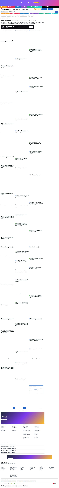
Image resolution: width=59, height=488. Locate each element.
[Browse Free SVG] (38, 13)
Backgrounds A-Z (32, 467)
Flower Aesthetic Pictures (13, 474)
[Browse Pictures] (28, 13)
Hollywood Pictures (13, 469)
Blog (50, 466)
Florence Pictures (14, 427)
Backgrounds (10, 6)
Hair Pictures (36, 437)
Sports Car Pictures (13, 475)
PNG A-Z (31, 470)
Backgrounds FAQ (42, 467)
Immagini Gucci (27, 481)
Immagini (19, 483)
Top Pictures (2, 470)
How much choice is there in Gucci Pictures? (8, 452)
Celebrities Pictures (26, 437)
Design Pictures (14, 430)
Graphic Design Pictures (26, 434)
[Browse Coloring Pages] (57, 13)
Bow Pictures (36, 431)
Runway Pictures (36, 426)
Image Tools (47, 6)
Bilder (10, 483)
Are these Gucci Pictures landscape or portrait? (8, 448)
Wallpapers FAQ (42, 466)
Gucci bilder (14, 481)
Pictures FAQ (41, 468)
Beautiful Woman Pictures (13, 476)
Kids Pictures (3, 427)
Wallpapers (3, 6)
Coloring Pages (38, 6)
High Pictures (36, 438)
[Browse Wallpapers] (9, 13)
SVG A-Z (31, 469)
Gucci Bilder (9, 481)
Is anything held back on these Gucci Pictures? (8, 446)
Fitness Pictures (25, 438)
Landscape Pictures (13, 466)
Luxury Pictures (3, 426)
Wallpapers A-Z (32, 466)
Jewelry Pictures (36, 427)
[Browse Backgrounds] (19, 13)
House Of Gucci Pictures (26, 430)
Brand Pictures (25, 426)
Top (30, 9)
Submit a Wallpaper (52, 467)
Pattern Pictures (25, 427)
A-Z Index (2, 466)
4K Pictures (12, 470)
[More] (53, 7)
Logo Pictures (25, 433)
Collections (18, 9)
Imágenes (23, 483)
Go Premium (38, 9)
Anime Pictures (12, 468)
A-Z (14, 9)
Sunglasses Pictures (37, 430)
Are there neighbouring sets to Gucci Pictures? (8, 450)
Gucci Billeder (4, 481)
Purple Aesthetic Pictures (27, 431)
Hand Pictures (36, 434)
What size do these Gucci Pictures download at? (8, 444)
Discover (23, 9)
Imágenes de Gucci (33, 481)
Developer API (51, 468)
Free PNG (30, 6)
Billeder (6, 483)
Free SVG (24, 6)
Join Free (51, 9)
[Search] (56, 12)
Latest (27, 9)
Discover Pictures (3, 468)
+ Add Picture (44, 9)
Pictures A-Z (31, 468)
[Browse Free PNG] (48, 13)
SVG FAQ (41, 469)
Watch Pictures (14, 426)
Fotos (16, 483)
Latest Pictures (3, 469)
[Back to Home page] (6, 9)
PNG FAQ (41, 470)
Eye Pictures (36, 433)
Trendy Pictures (3, 430)
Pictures (17, 6)
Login (56, 9)
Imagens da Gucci (20, 481)
